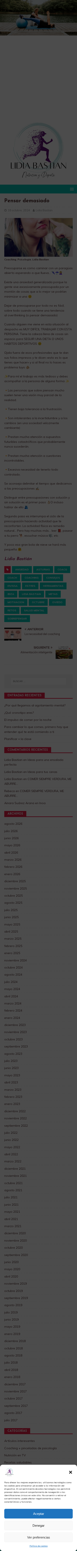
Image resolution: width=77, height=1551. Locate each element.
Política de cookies (39, 1546)
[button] (70, 1472)
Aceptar (38, 1513)
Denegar (38, 1525)
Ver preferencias (38, 1537)
